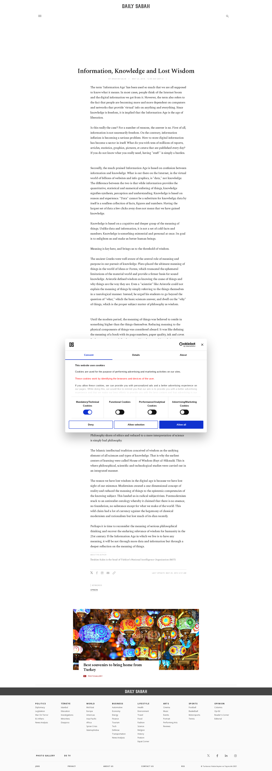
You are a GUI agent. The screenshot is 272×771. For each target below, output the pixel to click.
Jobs (37, 766)
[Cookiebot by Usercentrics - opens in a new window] (181, 344)
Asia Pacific (91, 718)
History (141, 734)
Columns (218, 707)
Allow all (181, 424)
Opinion (219, 703)
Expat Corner (143, 741)
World (90, 703)
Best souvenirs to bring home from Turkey (112, 667)
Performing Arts (170, 722)
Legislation (40, 711)
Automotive (117, 707)
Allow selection (136, 424)
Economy (116, 711)
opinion (94, 590)
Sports (193, 703)
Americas (90, 715)
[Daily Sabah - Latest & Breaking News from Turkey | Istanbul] (136, 6)
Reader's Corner (221, 715)
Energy (115, 715)
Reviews (166, 726)
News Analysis (41, 722)
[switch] (119, 412)
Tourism (115, 722)
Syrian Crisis (91, 726)
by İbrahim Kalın (117, 79)
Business (117, 703)
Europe (89, 711)
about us (108, 766)
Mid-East (90, 707)
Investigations (67, 715)
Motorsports (194, 715)
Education (65, 711)
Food (140, 718)
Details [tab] (136, 355)
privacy (72, 766)
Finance (115, 718)
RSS (183, 766)
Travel (140, 715)
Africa (89, 722)
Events (166, 715)
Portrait (166, 718)
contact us (147, 766)
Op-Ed (217, 711)
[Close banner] (202, 344)
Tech (114, 726)
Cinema (166, 707)
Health (140, 707)
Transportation (119, 734)
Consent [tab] (89, 355)
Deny (91, 424)
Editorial (218, 718)
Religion (141, 730)
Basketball (193, 711)
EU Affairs (39, 718)
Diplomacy (40, 707)
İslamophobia (92, 730)
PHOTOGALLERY (95, 676)
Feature (141, 737)
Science (141, 726)
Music (165, 711)
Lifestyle (143, 703)
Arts (166, 703)
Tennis (192, 718)
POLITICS (40, 703)
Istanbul (64, 707)
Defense (115, 730)
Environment (143, 711)
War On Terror (41, 715)
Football (192, 707)
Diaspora (65, 722)
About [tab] (183, 355)
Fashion (141, 722)
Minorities (65, 718)
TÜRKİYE (66, 703)
